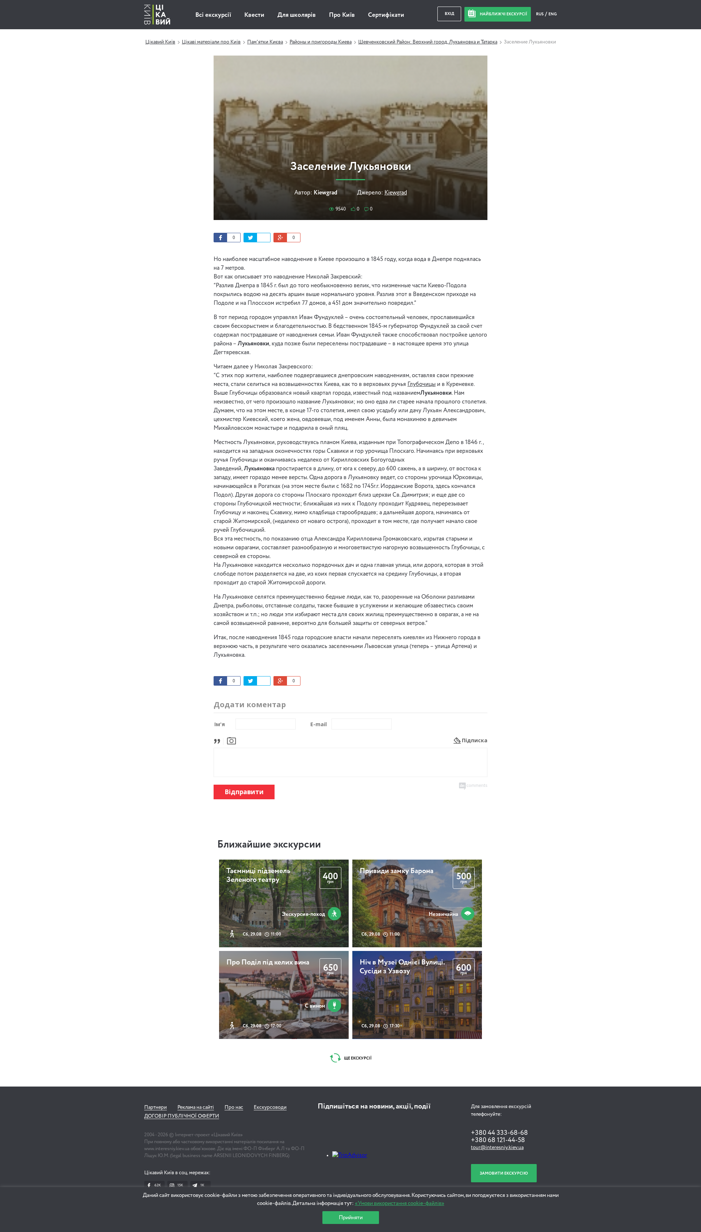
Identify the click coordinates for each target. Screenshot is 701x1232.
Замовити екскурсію (504, 1173)
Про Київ (342, 15)
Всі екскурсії (213, 15)
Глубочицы (421, 384)
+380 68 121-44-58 (498, 1140)
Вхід (449, 14)
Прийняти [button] (351, 1217)
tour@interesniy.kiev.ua (497, 1147)
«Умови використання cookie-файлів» (399, 1203)
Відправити (244, 792)
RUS (540, 14)
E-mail (318, 724)
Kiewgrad (395, 193)
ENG (552, 14)
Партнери (155, 1107)
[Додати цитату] (219, 740)
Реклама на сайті (195, 1107)
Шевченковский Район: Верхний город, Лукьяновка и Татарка (427, 42)
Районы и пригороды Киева (321, 42)
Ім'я (219, 724)
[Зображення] (231, 740)
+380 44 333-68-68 (499, 1133)
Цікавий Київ (160, 42)
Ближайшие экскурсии (269, 844)
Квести (254, 15)
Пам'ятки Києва (265, 42)
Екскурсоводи (270, 1107)
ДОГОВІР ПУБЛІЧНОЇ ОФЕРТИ (181, 1116)
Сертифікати (386, 15)
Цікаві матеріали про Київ (211, 42)
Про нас (234, 1107)
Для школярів (296, 15)
